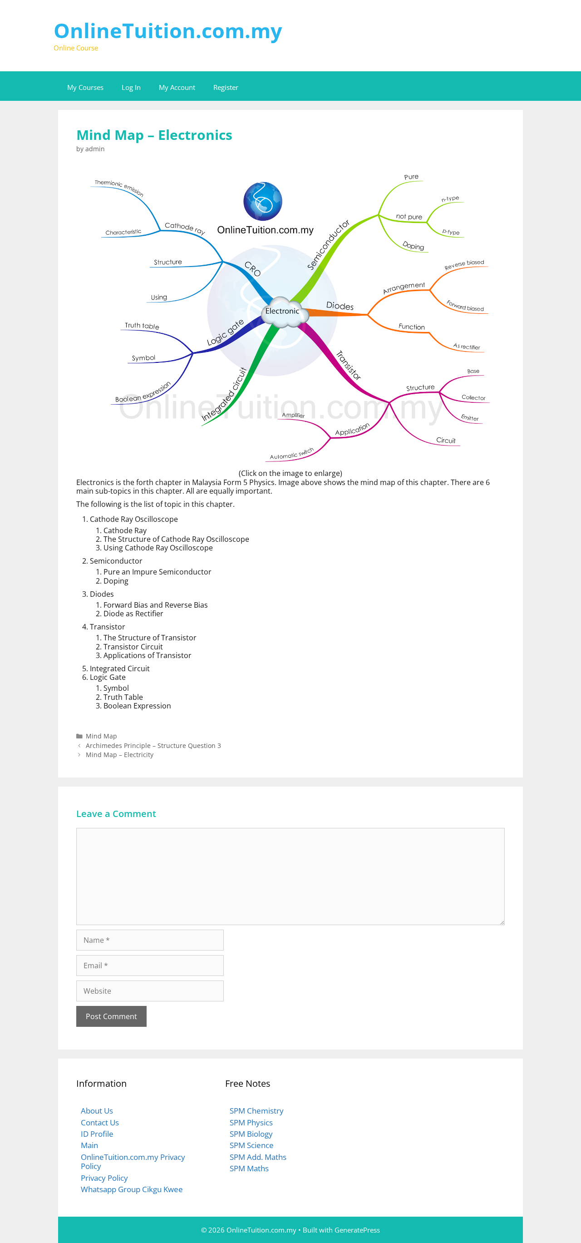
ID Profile (97, 1134)
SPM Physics (251, 1122)
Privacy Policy (104, 1178)
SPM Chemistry (257, 1110)
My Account (177, 87)
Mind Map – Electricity (119, 754)
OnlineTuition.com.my (168, 30)
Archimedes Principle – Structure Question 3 (153, 745)
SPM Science (252, 1145)
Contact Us (100, 1122)
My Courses (85, 87)
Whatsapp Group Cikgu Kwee (132, 1189)
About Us (97, 1110)
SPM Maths (249, 1168)
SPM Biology (251, 1134)
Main (89, 1145)
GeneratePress (357, 1229)
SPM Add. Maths (258, 1157)
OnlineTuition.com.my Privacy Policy (133, 1161)
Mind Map (101, 736)
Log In (131, 87)
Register (225, 87)
